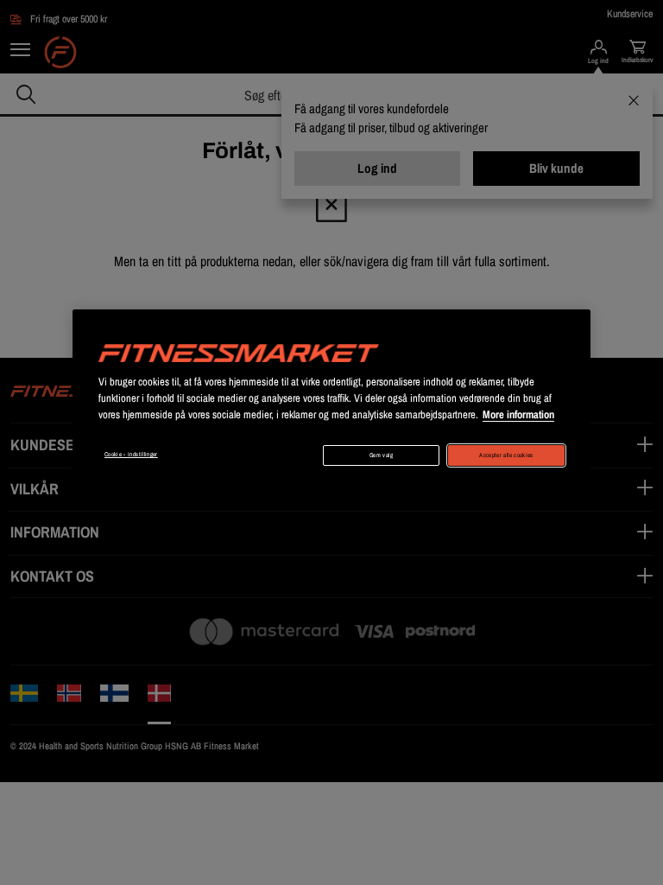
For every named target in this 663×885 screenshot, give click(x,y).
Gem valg (381, 455)
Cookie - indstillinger (131, 454)
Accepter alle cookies (506, 455)
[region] (331, 398)
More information (518, 414)
